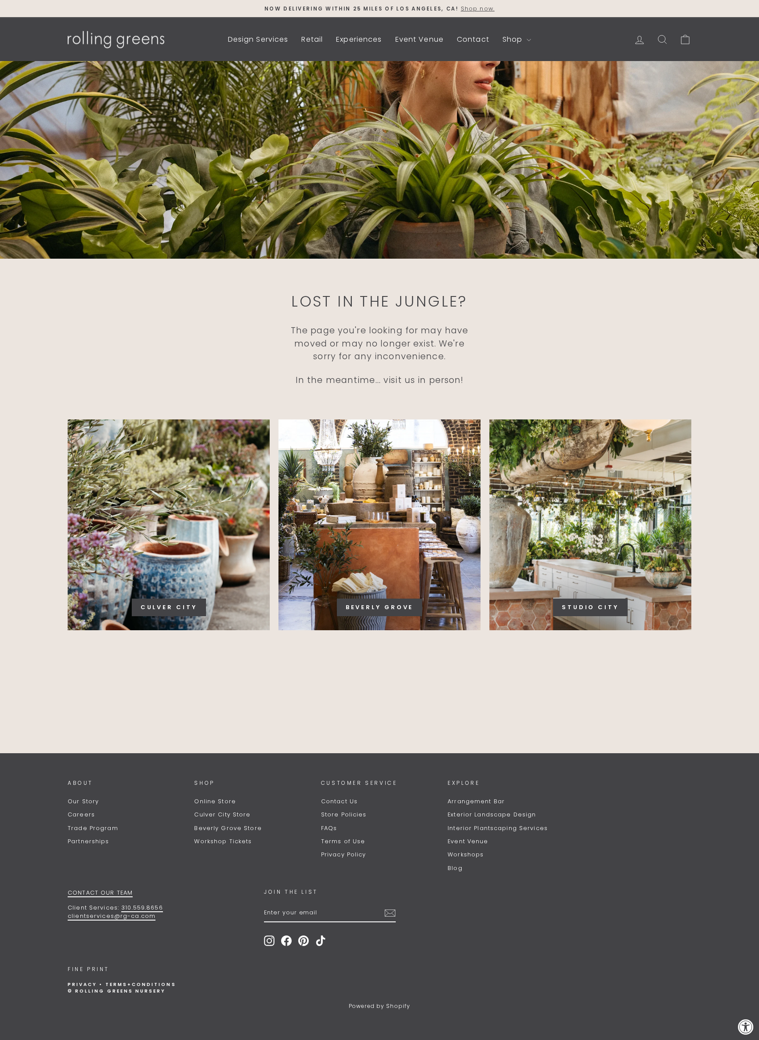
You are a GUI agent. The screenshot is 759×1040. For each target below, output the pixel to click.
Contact (473, 39)
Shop (513, 39)
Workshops (466, 854)
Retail (312, 39)
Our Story (83, 801)
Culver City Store (222, 814)
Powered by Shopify (379, 1006)
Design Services (258, 39)
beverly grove (380, 607)
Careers (81, 814)
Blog (455, 868)
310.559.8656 (142, 907)
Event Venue (419, 39)
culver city (169, 607)
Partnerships (88, 841)
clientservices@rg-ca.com (111, 916)
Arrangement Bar (476, 801)
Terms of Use (343, 841)
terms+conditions (140, 984)
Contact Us (339, 801)
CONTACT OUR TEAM (100, 892)
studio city (590, 607)
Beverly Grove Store (227, 828)
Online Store (215, 801)
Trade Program (93, 828)
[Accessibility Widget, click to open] (746, 1027)
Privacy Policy (343, 854)
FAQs (329, 828)
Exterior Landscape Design (492, 814)
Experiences (359, 39)
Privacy (82, 984)
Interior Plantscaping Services (498, 828)
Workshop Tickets (223, 841)
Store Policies (344, 814)
